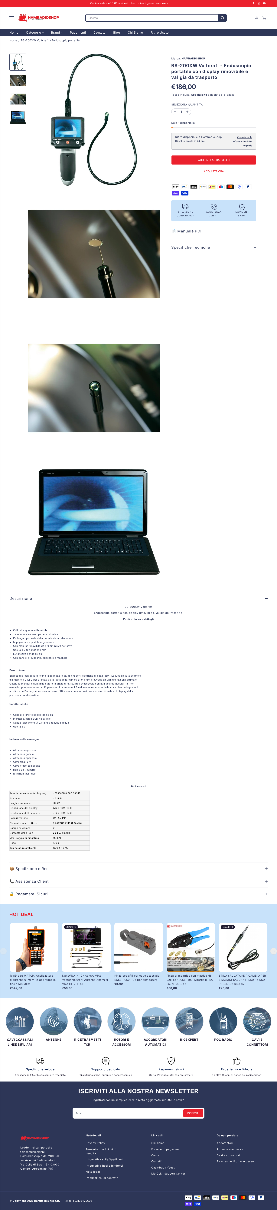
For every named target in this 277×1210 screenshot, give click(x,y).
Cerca (155, 1155)
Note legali (93, 1171)
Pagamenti (78, 32)
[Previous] (3, 951)
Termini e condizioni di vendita (101, 1151)
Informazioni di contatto (102, 1177)
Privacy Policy (95, 1143)
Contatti (99, 32)
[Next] (273, 951)
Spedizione (199, 94)
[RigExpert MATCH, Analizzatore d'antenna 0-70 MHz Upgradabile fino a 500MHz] (34, 947)
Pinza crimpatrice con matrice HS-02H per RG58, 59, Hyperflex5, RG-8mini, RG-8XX (191, 980)
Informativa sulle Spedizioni (104, 1159)
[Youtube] (264, 3)
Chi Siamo (135, 32)
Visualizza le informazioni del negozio (242, 141)
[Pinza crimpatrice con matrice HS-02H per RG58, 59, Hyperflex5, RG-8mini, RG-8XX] (191, 947)
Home (13, 32)
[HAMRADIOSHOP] (38, 17)
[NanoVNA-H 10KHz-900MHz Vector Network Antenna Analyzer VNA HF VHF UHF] (86, 947)
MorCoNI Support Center (168, 1173)
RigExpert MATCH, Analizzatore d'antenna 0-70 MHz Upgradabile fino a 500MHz (33, 980)
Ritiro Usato (160, 32)
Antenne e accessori (230, 1149)
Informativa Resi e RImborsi (104, 1165)
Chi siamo (157, 1143)
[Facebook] (253, 3)
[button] (11, 18)
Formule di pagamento (166, 1149)
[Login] (256, 18)
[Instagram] (259, 3)
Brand (56, 32)
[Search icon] (222, 18)
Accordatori (225, 1143)
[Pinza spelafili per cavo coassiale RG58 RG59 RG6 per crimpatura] (138, 947)
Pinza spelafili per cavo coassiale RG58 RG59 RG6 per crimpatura (136, 977)
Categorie (34, 32)
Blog (116, 32)
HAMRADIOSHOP (193, 58)
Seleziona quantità (187, 104)
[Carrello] (264, 18)
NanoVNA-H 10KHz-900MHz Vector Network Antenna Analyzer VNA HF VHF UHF (85, 980)
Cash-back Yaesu (163, 1167)
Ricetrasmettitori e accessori (236, 1161)
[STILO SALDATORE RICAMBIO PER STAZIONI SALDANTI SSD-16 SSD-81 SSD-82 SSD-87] (243, 947)
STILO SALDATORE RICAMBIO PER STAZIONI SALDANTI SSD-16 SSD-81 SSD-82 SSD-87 (242, 980)
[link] (40, 1138)
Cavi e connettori (228, 1155)
